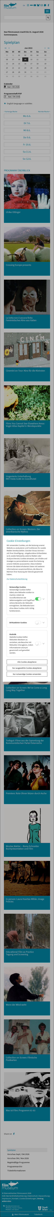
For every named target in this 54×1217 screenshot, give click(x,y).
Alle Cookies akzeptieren (27, 662)
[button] (43, 599)
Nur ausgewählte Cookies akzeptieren (27, 668)
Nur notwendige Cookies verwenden (27, 674)
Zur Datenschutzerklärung (17, 579)
